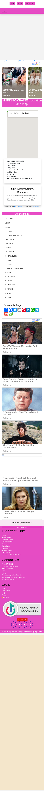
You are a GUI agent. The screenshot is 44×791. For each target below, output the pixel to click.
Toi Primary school (7, 542)
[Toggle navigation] (4, 11)
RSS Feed (6, 597)
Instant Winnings (7, 550)
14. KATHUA (9, 272)
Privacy (4, 588)
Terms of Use (6, 590)
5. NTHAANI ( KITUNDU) (13, 235)
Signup (20, 3)
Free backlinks (6, 544)
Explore (4, 535)
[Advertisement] (22, 36)
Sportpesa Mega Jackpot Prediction (12, 575)
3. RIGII (7, 227)
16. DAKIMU (9, 281)
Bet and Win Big (22, 527)
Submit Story (29, 3)
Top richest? (5, 548)
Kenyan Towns (6, 537)
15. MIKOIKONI (10, 277)
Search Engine (6, 546)
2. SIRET (7, 223)
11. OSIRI (8, 260)
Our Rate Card (6, 553)
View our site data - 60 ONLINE (11, 555)
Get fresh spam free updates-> (23, 523)
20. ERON (8, 297)
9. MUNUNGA (9, 252)
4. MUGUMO (9, 231)
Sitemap (4, 595)
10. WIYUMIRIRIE (10, 256)
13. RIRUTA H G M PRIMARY (14, 268)
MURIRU (36, 207)
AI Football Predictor (8, 579)
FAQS (4, 593)
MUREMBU (18, 207)
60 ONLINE (22, 619)
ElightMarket (38, 632)
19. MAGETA (9, 293)
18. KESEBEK (9, 289)
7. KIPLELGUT (9, 244)
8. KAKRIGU (9, 248)
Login (12, 3)
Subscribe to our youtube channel (28, 61)
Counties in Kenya (7, 539)
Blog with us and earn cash (10, 61)
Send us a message (7, 568)
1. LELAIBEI (9, 219)
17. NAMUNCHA (10, 285)
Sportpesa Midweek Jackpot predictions (13, 577)
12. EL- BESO (9, 264)
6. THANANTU (9, 239)
